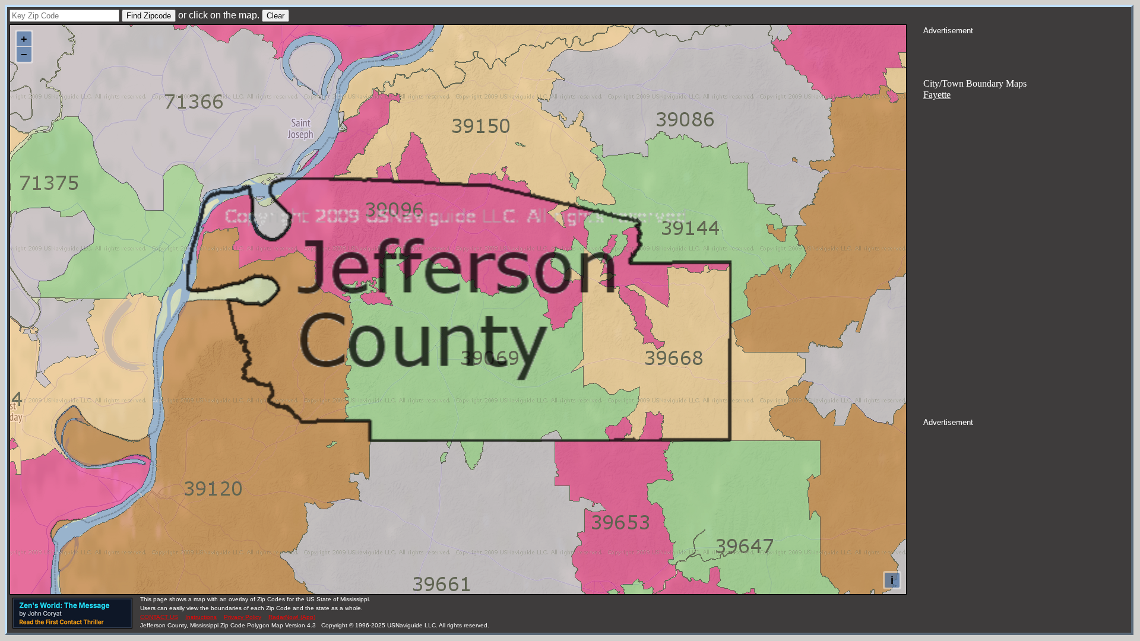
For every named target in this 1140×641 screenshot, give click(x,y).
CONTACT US (159, 617)
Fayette (937, 95)
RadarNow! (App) (291, 617)
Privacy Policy (242, 617)
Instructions (201, 617)
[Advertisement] (1027, 51)
